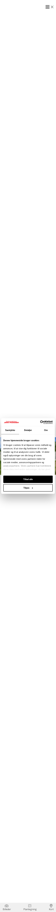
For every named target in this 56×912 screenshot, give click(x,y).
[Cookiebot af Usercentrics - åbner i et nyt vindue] (40, 422)
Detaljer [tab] (28, 430)
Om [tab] (46, 430)
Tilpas (26, 488)
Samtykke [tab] (10, 430)
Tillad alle (28, 479)
